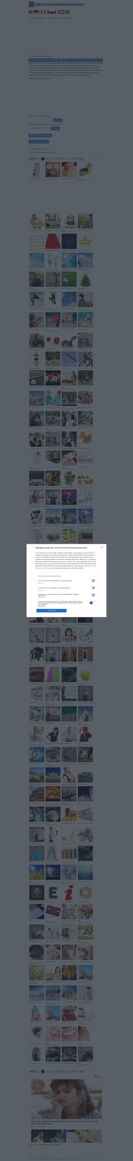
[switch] (92, 580)
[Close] (102, 548)
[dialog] (66, 580)
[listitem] (66, 576)
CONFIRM (51, 610)
